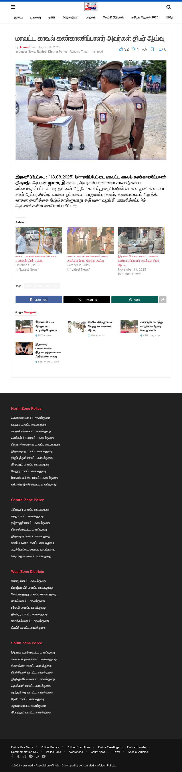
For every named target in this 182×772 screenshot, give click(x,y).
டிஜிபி (52, 17)
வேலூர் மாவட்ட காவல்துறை (28, 471)
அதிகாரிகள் (70, 17)
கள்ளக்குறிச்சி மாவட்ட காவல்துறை (33, 484)
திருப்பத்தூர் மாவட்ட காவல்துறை (32, 457)
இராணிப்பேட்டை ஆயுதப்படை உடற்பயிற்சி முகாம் (46, 326)
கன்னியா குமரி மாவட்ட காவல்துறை (34, 659)
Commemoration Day (24, 752)
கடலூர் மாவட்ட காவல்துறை (28, 424)
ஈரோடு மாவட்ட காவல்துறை (28, 580)
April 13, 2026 (151, 335)
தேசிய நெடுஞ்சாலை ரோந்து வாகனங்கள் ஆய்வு (100, 326)
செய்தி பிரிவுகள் (113, 17)
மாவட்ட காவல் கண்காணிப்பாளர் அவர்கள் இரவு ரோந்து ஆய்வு (87, 258)
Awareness (76, 752)
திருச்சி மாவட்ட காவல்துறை (29, 529)
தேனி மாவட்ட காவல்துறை (27, 699)
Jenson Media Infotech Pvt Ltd (97, 765)
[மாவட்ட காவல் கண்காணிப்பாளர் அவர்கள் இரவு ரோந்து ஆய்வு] (90, 240)
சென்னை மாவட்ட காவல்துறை (30, 417)
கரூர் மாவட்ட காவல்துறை (27, 516)
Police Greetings (108, 747)
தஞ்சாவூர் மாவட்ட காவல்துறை (30, 522)
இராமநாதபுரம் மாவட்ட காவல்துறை (33, 652)
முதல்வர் (35, 17)
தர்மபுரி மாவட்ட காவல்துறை (28, 607)
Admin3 (25, 47)
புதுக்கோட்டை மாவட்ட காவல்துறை (33, 549)
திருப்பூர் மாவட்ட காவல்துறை (29, 614)
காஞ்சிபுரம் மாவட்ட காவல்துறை (31, 431)
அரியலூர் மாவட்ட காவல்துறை (30, 509)
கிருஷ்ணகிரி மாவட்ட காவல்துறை (32, 587)
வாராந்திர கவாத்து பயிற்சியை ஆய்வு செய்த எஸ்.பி (151, 326)
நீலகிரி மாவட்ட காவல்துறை (28, 627)
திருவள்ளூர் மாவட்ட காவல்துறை (31, 451)
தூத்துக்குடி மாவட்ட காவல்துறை (32, 692)
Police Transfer (136, 747)
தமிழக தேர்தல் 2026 (144, 17)
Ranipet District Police (52, 51)
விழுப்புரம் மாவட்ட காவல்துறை (30, 464)
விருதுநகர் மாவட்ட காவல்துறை (31, 712)
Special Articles (138, 752)
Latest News (27, 51)
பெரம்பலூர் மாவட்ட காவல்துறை (31, 556)
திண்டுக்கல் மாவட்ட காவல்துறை (32, 672)
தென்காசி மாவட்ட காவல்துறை (31, 685)
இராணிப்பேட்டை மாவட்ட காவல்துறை (34, 477)
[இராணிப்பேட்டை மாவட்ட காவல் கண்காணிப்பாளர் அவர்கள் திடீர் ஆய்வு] (141, 240)
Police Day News (22, 747)
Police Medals (50, 747)
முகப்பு (18, 17)
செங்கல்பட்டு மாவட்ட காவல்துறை (32, 437)
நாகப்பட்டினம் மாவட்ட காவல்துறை (32, 542)
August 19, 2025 (48, 47)
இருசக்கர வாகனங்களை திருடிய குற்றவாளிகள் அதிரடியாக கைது (48, 350)
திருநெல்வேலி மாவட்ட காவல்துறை (33, 679)
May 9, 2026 (44, 335)
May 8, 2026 (97, 335)
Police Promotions (78, 747)
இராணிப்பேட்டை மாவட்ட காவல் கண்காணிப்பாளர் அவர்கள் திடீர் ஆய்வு (138, 260)
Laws (116, 752)
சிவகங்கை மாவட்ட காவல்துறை (31, 665)
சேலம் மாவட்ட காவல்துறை (28, 600)
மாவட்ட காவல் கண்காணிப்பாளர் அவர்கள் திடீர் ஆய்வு (36, 258)
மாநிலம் (90, 17)
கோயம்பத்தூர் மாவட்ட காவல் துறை (33, 594)
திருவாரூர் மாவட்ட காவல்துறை (30, 536)
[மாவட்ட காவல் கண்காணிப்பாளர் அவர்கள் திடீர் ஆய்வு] (39, 240)
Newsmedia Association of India (40, 765)
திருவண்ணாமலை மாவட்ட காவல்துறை (35, 444)
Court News (98, 752)
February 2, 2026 (48, 361)
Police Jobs (53, 752)
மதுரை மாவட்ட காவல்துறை (28, 705)
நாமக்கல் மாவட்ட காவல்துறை (30, 620)
